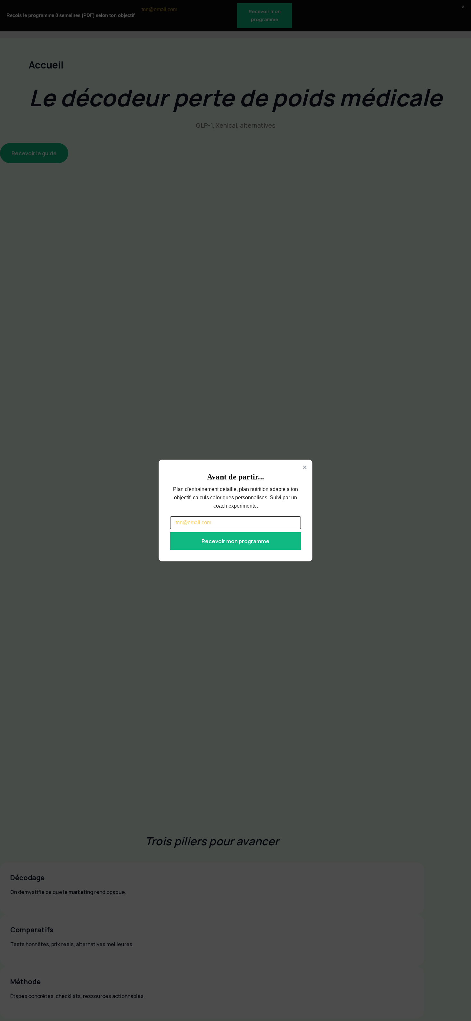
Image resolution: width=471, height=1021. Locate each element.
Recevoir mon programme (235, 541)
